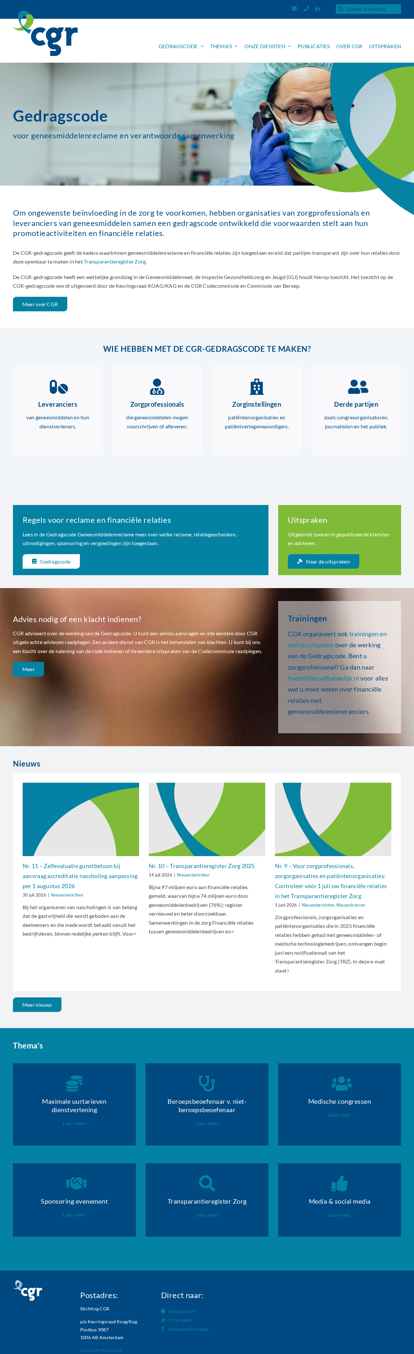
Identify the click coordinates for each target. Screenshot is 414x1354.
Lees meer (74, 1123)
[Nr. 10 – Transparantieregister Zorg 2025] (207, 819)
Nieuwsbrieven (350, 905)
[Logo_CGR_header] (45, 13)
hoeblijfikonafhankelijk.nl (323, 678)
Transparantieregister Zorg (115, 261)
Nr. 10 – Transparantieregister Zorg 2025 (202, 865)
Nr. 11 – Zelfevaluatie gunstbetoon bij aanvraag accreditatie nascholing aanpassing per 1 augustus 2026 (80, 875)
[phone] (306, 8)
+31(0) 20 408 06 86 (101, 1350)
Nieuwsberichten (67, 894)
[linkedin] (317, 8)
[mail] (294, 8)
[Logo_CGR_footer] (27, 1283)
